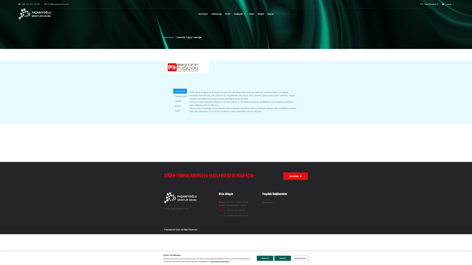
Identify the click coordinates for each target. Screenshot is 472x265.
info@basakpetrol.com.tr (58, 4)
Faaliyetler (238, 14)
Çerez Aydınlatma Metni (219, 261)
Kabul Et (265, 258)
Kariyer (271, 14)
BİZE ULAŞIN (294, 176)
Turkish (448, 4)
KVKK (227, 14)
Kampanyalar (181, 96)
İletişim (261, 14)
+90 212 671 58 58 (31, 4)
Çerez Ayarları (300, 258)
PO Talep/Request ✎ (429, 4)
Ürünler (178, 101)
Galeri (251, 14)
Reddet (283, 258)
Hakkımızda (216, 14)
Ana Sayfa (203, 14)
